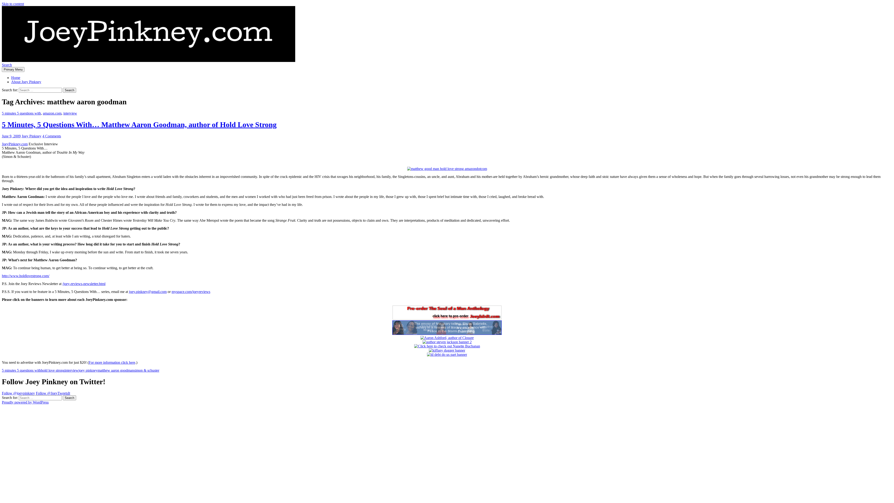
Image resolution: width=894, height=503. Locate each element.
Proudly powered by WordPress (25, 402)
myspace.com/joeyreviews (191, 292)
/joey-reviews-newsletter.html (83, 284)
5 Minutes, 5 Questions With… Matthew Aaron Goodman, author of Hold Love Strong (139, 124)
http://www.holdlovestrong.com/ (25, 276)
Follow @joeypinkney (18, 393)
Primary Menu (13, 69)
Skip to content (13, 4)
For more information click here (112, 362)
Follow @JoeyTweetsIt (53, 393)
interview (70, 113)
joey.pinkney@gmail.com (148, 292)
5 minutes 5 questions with (21, 113)
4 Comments (51, 136)
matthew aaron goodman (116, 370)
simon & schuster (146, 370)
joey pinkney (88, 370)
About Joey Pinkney (26, 82)
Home (15, 78)
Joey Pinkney (31, 136)
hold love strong (53, 370)
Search (7, 65)
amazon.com (52, 113)
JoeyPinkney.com (15, 144)
